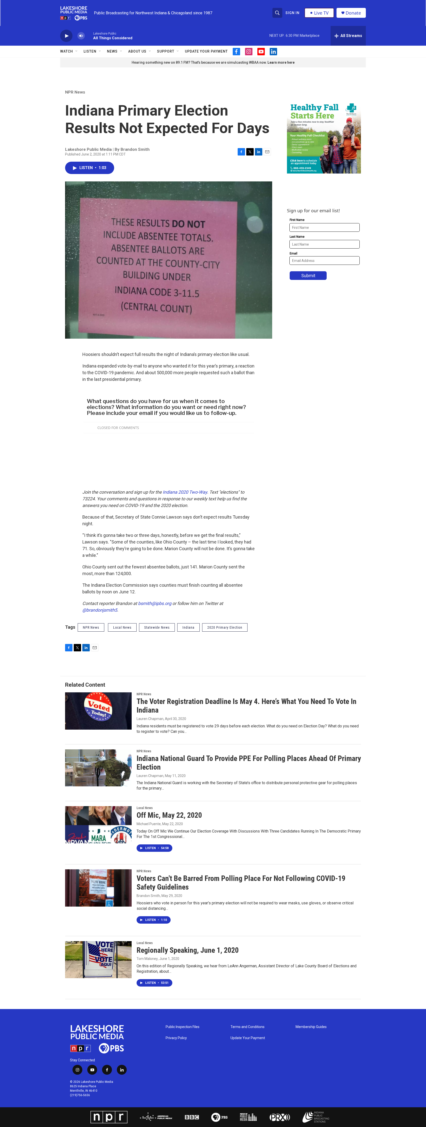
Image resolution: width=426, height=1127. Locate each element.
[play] (66, 36)
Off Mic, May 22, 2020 (169, 815)
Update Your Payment (206, 51)
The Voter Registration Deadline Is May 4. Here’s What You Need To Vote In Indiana (246, 705)
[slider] (89, 35)
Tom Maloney (147, 959)
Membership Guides (311, 1027)
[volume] (81, 35)
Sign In (292, 13)
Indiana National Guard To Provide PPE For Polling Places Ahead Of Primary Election (249, 762)
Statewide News (157, 627)
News (112, 51)
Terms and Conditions (248, 1027)
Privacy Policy (176, 1038)
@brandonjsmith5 (99, 610)
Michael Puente (149, 824)
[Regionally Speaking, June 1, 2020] (98, 959)
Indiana (188, 627)
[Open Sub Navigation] (77, 51)
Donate (353, 13)
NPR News (75, 92)
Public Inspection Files (182, 1027)
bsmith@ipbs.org (154, 603)
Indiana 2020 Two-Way (185, 492)
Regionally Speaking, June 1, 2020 (188, 950)
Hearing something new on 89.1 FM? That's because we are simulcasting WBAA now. (199, 62)
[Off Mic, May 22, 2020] (98, 824)
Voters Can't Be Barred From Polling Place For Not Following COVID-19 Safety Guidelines (241, 882)
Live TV (321, 13)
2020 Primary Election (224, 627)
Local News (145, 808)
